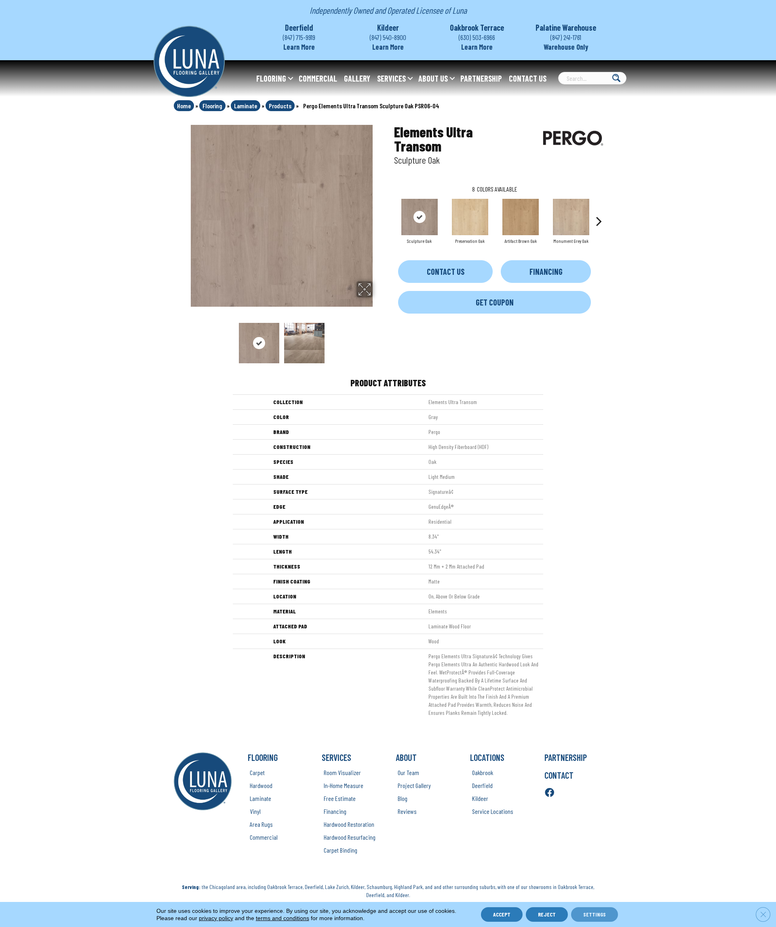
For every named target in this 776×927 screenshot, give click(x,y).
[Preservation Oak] (470, 217)
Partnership (481, 78)
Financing (546, 271)
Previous (185, 339)
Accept (501, 914)
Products (280, 106)
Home (184, 106)
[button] (290, 78)
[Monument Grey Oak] (571, 217)
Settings (594, 914)
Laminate (245, 106)
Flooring (271, 78)
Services (391, 78)
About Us (433, 78)
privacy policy (216, 918)
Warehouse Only (566, 46)
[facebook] (549, 793)
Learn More (299, 46)
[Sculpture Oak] (419, 217)
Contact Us (527, 78)
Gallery (357, 78)
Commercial (318, 78)
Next (378, 339)
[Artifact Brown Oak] (520, 217)
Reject (547, 914)
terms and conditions (282, 918)
